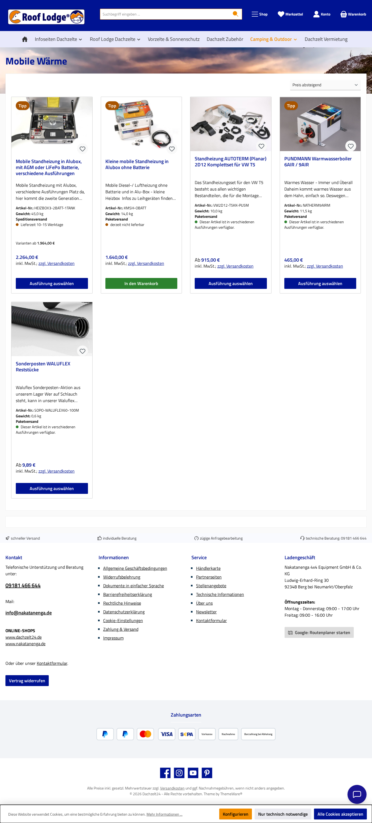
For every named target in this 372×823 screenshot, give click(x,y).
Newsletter (206, 611)
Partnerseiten (209, 577)
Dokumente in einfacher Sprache (133, 585)
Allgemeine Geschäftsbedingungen (135, 568)
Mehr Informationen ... (164, 814)
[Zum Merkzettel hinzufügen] (82, 148)
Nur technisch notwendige (283, 814)
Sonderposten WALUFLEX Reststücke (43, 367)
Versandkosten (172, 788)
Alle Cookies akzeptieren (340, 814)
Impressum (113, 638)
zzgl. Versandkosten (56, 263)
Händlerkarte (208, 568)
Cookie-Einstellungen (123, 620)
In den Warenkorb (141, 283)
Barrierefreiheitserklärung (127, 594)
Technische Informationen (220, 594)
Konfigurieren (235, 814)
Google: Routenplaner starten (322, 632)
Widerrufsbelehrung (121, 577)
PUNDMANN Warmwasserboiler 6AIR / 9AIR (318, 162)
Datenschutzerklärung (124, 611)
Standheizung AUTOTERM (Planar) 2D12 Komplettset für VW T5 (230, 162)
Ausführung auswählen (52, 283)
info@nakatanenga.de (28, 612)
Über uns (204, 603)
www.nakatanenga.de (25, 643)
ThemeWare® (231, 794)
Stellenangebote (211, 585)
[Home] (26, 39)
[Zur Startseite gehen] (46, 17)
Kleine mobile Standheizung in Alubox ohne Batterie (137, 164)
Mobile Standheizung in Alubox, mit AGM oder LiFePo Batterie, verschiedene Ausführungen (49, 167)
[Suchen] (235, 14)
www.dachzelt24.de (23, 637)
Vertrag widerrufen (27, 680)
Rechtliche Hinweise (122, 603)
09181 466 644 (354, 538)
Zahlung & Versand (120, 629)
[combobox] (165, 14)
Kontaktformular (52, 663)
